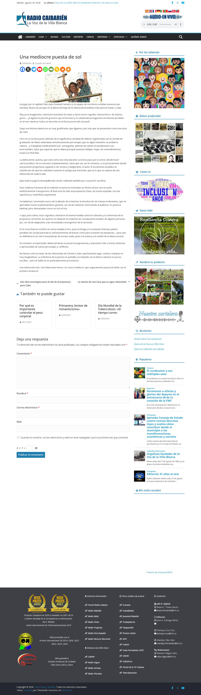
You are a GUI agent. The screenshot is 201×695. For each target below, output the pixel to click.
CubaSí (125, 644)
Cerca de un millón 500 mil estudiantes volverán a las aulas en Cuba (86, 2)
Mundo (54, 36)
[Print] (62, 69)
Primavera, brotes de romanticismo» (73, 307)
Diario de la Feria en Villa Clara (149, 343)
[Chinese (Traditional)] (178, 10)
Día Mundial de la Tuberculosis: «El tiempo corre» (110, 309)
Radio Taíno (93, 622)
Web (19, 421)
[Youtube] (39, 69)
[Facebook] (22, 69)
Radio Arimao (94, 668)
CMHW (91, 656)
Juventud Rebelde (130, 616)
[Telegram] (33, 69)
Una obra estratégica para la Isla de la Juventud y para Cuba (45, 283)
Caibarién (30, 36)
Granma (126, 605)
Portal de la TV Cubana (133, 667)
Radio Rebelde (94, 610)
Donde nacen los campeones (148, 338)
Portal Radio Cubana (97, 605)
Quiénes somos (138, 36)
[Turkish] (174, 10)
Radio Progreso (95, 627)
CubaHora (127, 661)
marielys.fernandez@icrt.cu (169, 643)
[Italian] (162, 10)
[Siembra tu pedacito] (159, 269)
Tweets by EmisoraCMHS (159, 572)
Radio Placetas (95, 673)
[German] (158, 10)
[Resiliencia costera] (159, 217)
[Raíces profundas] (159, 123)
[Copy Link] (56, 69)
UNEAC (125, 655)
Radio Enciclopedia (97, 633)
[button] (45, 37)
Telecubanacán (129, 672)
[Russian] (170, 10)
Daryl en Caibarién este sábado (149, 349)
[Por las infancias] (159, 59)
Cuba (41, 36)
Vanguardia (127, 627)
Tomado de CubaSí (43, 63)
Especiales (119, 36)
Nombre (22, 393)
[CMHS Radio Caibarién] (20, 36)
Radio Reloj (93, 616)
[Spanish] (147, 10)
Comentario (24, 353)
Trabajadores (128, 622)
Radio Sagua (94, 662)
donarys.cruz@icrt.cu (166, 633)
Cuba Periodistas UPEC (133, 650)
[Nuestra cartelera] (159, 311)
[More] (68, 69)
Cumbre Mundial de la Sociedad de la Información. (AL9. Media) (48, 618)
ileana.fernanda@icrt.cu (167, 610)
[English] (151, 10)
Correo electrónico (28, 407)
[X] (28, 69)
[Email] (51, 69)
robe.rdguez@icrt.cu (166, 656)
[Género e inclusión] (159, 179)
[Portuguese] (166, 10)
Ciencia (90, 36)
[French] (155, 10)
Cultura (66, 36)
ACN (124, 639)
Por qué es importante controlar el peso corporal (31, 311)
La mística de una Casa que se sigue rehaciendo (102, 281)
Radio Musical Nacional (99, 639)
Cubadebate (128, 610)
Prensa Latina (129, 633)
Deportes (78, 36)
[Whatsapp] (45, 69)
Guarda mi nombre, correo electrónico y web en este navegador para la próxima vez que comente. (74, 437)
